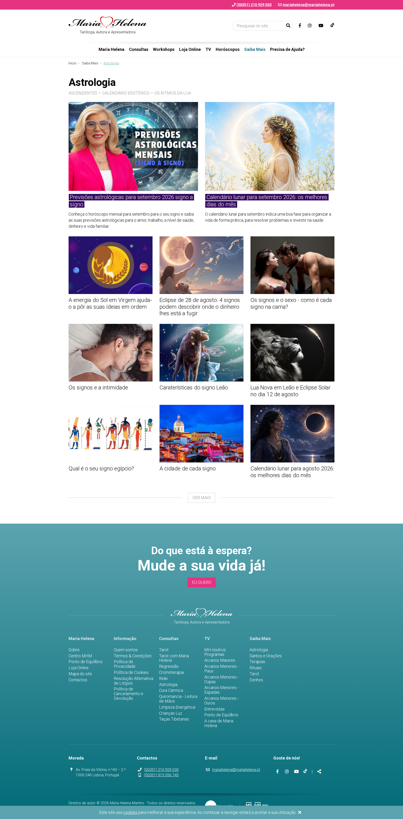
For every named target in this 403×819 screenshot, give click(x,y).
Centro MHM (80, 656)
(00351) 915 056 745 (161, 775)
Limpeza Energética (177, 707)
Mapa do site (80, 674)
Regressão (169, 666)
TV (208, 49)
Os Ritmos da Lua (172, 93)
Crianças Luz (170, 713)
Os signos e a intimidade (98, 387)
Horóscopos (228, 49)
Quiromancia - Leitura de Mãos (178, 699)
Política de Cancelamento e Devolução (128, 693)
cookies (130, 812)
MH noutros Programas (215, 652)
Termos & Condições (133, 656)
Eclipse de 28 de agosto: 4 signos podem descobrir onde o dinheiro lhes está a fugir (200, 307)
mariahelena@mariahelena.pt (308, 5)
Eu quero (201, 582)
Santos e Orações (266, 656)
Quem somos (126, 650)
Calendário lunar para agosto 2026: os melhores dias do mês (292, 472)
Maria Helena (111, 49)
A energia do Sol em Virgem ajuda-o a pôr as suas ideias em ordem (110, 303)
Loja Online (190, 49)
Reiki (163, 678)
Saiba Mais (254, 49)
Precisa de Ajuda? (287, 49)
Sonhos (256, 680)
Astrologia (168, 684)
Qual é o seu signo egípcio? (101, 468)
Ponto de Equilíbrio (86, 661)
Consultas (138, 49)
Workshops (163, 49)
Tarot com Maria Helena (174, 658)
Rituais (256, 667)
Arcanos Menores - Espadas (221, 690)
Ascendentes (83, 93)
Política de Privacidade (124, 664)
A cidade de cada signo (188, 468)
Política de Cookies (131, 672)
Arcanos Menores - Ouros (221, 700)
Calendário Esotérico (125, 93)
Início (72, 63)
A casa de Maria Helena (218, 723)
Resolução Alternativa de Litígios (133, 681)
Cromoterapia (171, 672)
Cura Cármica (171, 690)
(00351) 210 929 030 (161, 769)
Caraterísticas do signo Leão (194, 387)
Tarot (164, 650)
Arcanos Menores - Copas (221, 679)
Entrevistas (214, 709)
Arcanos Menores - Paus (221, 668)
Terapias (257, 661)
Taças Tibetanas (174, 719)
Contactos (78, 680)
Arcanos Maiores (219, 660)
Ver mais (201, 497)
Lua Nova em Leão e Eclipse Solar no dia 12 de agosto (290, 391)
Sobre (74, 650)
